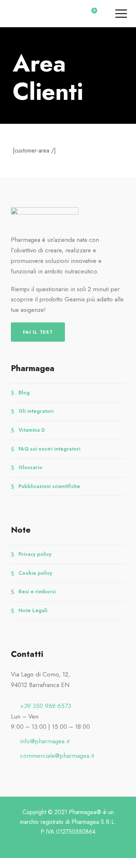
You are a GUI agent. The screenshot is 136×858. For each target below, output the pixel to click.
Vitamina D (31, 430)
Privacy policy (34, 554)
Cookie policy (35, 572)
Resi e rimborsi (37, 591)
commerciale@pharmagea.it (57, 755)
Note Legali (33, 610)
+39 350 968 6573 (45, 706)
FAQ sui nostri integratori (49, 448)
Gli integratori (36, 411)
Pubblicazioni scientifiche (49, 485)
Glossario (30, 467)
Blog (24, 392)
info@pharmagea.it (44, 741)
